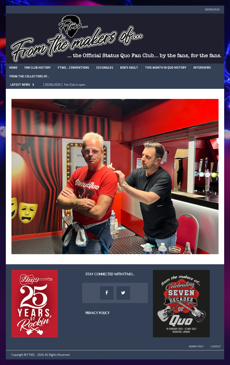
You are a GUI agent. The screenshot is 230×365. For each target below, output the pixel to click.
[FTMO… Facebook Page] (106, 293)
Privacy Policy (98, 313)
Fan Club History (37, 68)
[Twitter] (123, 293)
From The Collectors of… (29, 76)
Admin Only (196, 346)
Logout (216, 346)
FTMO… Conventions (73, 68)
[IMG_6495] (115, 251)
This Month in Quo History (165, 68)
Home (13, 68)
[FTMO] (115, 61)
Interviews (202, 68)
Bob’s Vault (129, 68)
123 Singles (104, 68)
